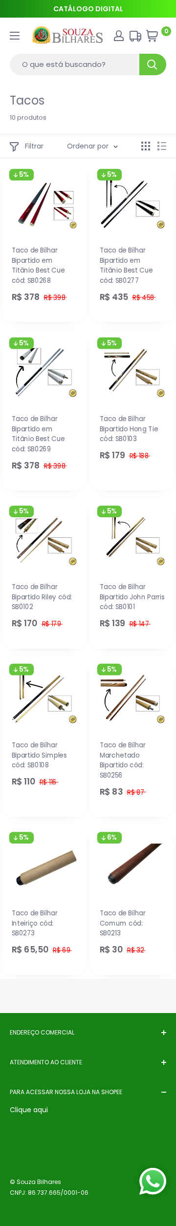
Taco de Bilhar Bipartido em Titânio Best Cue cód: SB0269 (38, 434)
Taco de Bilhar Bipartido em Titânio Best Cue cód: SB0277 (126, 265)
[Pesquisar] (152, 64)
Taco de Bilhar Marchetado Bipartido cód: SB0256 (123, 760)
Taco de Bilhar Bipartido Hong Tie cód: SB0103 (129, 429)
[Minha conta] (119, 35)
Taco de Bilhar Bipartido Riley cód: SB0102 (42, 597)
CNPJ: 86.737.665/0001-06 (49, 1192)
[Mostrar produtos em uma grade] (145, 146)
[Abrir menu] (15, 36)
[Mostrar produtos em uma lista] (161, 146)
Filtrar (34, 146)
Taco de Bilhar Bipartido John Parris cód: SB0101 (132, 597)
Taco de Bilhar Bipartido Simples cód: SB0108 (39, 755)
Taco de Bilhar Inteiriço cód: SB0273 (35, 923)
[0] (155, 38)
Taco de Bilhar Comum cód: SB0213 (123, 923)
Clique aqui (29, 1110)
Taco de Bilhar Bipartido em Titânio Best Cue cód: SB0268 (38, 265)
